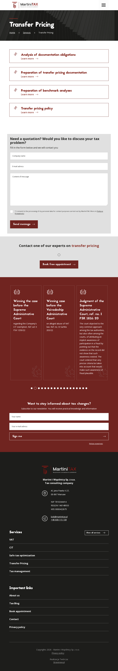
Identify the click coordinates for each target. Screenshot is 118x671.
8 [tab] (55, 388)
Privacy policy (17, 627)
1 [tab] (59, 255)
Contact (14, 619)
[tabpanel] (25, 332)
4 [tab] (42, 388)
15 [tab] (77, 388)
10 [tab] (61, 388)
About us (14, 595)
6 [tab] (48, 388)
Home (12, 32)
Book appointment (20, 611)
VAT (11, 539)
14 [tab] (74, 388)
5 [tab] (45, 388)
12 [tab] (67, 388)
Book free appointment (57, 264)
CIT (11, 547)
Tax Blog (14, 603)
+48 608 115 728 (59, 519)
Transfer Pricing (18, 563)
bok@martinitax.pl (59, 516)
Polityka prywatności (96, 444)
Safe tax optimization (22, 555)
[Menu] (104, 5)
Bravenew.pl (59, 662)
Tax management (19, 571)
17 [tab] (83, 388)
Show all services (93, 532)
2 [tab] (35, 388)
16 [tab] (80, 388)
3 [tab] (39, 388)
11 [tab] (64, 388)
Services (27, 32)
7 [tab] (51, 388)
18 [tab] (86, 388)
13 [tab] (70, 388)
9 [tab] (58, 388)
